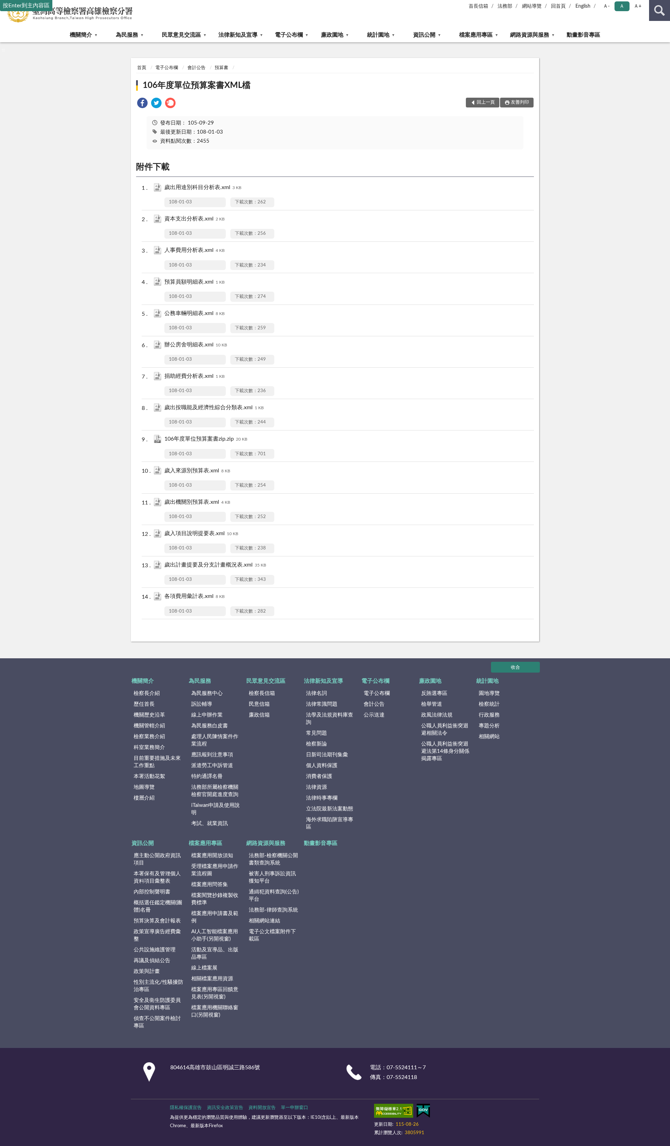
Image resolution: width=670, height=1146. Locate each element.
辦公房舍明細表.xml (195, 344)
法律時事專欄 (321, 798)
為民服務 (127, 35)
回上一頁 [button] (486, 102)
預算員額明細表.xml (194, 282)
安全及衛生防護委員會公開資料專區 (157, 1004)
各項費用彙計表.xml (194, 596)
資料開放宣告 (262, 1108)
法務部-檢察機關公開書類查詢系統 (273, 859)
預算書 (221, 68)
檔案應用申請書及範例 (214, 917)
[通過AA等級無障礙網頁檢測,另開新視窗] (393, 1112)
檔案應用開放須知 (212, 855)
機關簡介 (81, 35)
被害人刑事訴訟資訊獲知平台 (272, 877)
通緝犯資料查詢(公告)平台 (274, 895)
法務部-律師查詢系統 (273, 910)
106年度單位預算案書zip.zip (205, 439)
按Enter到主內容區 (26, 5)
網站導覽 (532, 6)
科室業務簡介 (149, 747)
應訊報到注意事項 (212, 754)
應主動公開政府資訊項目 (157, 859)
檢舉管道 (431, 704)
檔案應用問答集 (209, 884)
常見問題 (316, 733)
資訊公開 (424, 35)
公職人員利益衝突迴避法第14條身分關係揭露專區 (445, 751)
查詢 (659, 10)
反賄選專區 (434, 693)
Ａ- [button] (606, 6)
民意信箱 (259, 704)
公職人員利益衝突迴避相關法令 (444, 729)
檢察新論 (316, 744)
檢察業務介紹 (149, 736)
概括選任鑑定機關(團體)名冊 (158, 906)
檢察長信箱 (262, 693)
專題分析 (489, 725)
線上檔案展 (204, 968)
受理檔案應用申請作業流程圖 (214, 870)
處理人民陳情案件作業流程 (214, 740)
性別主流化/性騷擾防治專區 (158, 986)
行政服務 (489, 715)
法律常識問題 (321, 704)
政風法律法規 (437, 715)
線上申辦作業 (207, 715)
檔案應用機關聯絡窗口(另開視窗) (214, 1011)
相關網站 (489, 736)
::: (3, 50)
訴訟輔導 (201, 704)
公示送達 (374, 715)
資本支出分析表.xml (194, 219)
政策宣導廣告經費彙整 (157, 935)
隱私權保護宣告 (186, 1108)
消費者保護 (319, 776)
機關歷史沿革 (149, 715)
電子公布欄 (289, 35)
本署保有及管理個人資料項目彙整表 (157, 877)
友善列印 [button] (520, 102)
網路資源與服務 (529, 35)
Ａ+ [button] (637, 6)
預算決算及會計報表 (157, 920)
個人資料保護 (321, 765)
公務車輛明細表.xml (194, 313)
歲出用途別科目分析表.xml (202, 187)
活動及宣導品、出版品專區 (214, 953)
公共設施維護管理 (155, 949)
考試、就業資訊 (209, 823)
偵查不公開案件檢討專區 (157, 1022)
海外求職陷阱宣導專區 (329, 823)
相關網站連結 (264, 920)
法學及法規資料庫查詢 (329, 718)
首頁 (141, 68)
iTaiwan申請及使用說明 (215, 809)
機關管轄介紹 (149, 725)
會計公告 (196, 68)
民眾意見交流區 (181, 35)
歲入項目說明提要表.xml (201, 533)
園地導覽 (489, 693)
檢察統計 (489, 704)
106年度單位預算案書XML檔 (197, 85)
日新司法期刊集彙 (327, 754)
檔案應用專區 (476, 35)
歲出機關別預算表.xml (197, 502)
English (582, 6)
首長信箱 (478, 6)
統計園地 (378, 35)
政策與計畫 (147, 971)
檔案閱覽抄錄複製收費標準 (214, 899)
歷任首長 (144, 704)
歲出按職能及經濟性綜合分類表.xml (214, 407)
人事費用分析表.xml (194, 250)
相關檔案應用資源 (212, 978)
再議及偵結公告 (152, 960)
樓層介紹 (144, 798)
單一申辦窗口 (294, 1108)
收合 (515, 667)
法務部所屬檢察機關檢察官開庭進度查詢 (214, 791)
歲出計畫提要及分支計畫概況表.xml (215, 565)
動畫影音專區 (583, 35)
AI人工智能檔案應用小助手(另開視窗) (214, 935)
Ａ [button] (621, 6)
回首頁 (558, 6)
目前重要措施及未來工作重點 (157, 762)
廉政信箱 (259, 715)
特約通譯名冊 (207, 776)
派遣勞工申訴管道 (212, 765)
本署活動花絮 (149, 776)
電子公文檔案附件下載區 (272, 935)
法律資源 (316, 787)
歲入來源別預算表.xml (197, 470)
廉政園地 (332, 35)
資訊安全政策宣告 (225, 1108)
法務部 (505, 6)
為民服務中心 (207, 693)
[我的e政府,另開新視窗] (423, 1112)
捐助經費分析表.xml (194, 376)
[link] (142, 104)
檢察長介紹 (147, 693)
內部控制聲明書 (152, 891)
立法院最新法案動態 (329, 808)
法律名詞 (316, 693)
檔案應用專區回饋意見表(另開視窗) (214, 993)
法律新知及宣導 (238, 35)
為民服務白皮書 (209, 725)
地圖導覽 (144, 787)
